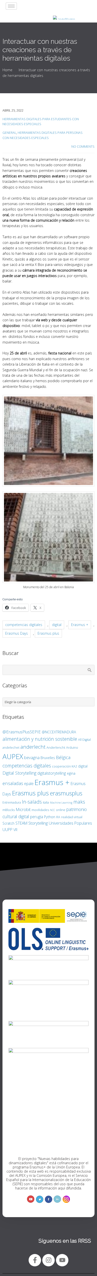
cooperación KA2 (64, 766)
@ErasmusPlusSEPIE (21, 732)
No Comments (83, 146)
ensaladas (12, 783)
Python (49, 816)
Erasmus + (79, 624)
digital (56, 624)
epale (29, 783)
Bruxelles (48, 757)
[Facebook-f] (35, 1260)
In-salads (32, 801)
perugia (36, 816)
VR (15, 829)
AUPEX (12, 756)
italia (46, 802)
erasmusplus (66, 793)
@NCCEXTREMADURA (59, 732)
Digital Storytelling (19, 773)
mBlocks (8, 810)
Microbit (23, 809)
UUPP (7, 829)
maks (79, 801)
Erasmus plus (48, 633)
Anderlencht (56, 747)
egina (71, 773)
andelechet (10, 747)
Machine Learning (61, 802)
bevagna (32, 757)
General (9, 133)
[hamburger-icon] (11, 6)
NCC (52, 810)
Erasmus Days (16, 633)
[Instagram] (48, 1260)
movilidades (40, 810)
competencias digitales (23, 624)
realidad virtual (71, 817)
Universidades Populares (70, 823)
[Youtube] (62, 1260)
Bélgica (63, 757)
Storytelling (38, 823)
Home (7, 70)
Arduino (72, 747)
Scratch (8, 823)
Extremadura (11, 802)
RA (58, 817)
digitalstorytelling (51, 773)
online (60, 810)
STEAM (21, 823)
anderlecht (33, 746)
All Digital (84, 739)
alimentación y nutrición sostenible (39, 739)
